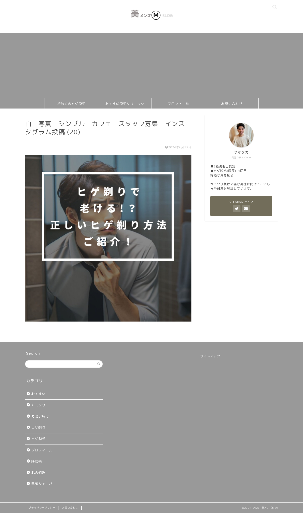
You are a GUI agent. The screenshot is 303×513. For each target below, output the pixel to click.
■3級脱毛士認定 (223, 166)
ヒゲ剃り (38, 427)
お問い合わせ (231, 104)
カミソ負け (40, 416)
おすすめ (38, 394)
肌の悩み (38, 472)
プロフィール (178, 104)
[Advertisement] (151, 64)
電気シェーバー (43, 483)
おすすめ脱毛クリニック (124, 104)
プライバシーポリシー (42, 507)
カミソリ (38, 405)
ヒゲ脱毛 (38, 439)
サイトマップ (210, 356)
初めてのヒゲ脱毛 (71, 104)
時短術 (36, 461)
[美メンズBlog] (151, 24)
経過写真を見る (222, 175)
